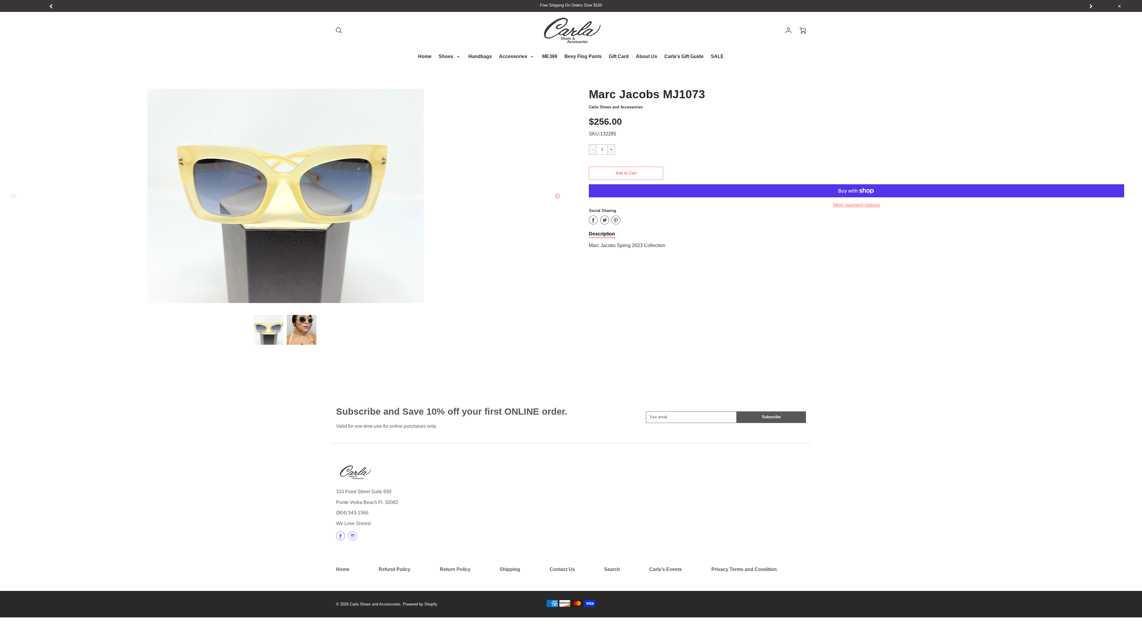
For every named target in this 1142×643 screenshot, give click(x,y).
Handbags (480, 56)
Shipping (510, 569)
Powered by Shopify (420, 604)
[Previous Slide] (13, 196)
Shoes (446, 56)
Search (612, 569)
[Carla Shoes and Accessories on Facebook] (340, 538)
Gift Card (619, 56)
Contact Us (562, 569)
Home (425, 56)
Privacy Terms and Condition (744, 569)
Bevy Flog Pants (583, 56)
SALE (717, 56)
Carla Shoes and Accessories (616, 107)
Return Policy (455, 569)
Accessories (513, 56)
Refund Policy (394, 569)
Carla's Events (665, 569)
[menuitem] (424, 57)
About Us (646, 56)
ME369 (549, 56)
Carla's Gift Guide (684, 56)
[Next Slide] (558, 196)
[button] (626, 173)
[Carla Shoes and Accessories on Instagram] (352, 538)
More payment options (856, 204)
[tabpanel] (269, 330)
